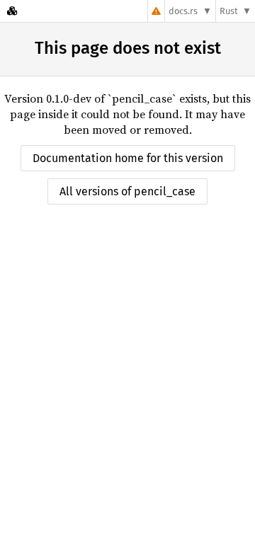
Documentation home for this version (128, 158)
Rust (229, 11)
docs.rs (183, 11)
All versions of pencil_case (128, 191)
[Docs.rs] (12, 11)
